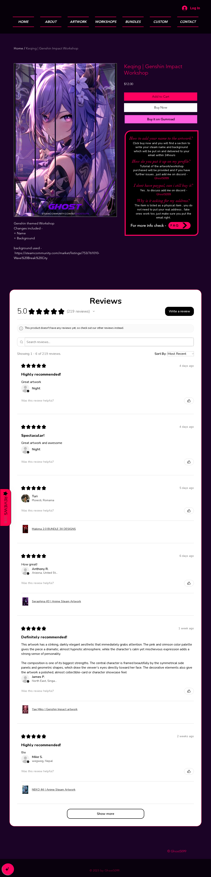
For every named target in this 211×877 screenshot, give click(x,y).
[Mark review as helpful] (189, 400)
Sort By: (160, 354)
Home (18, 48)
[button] (93, 311)
